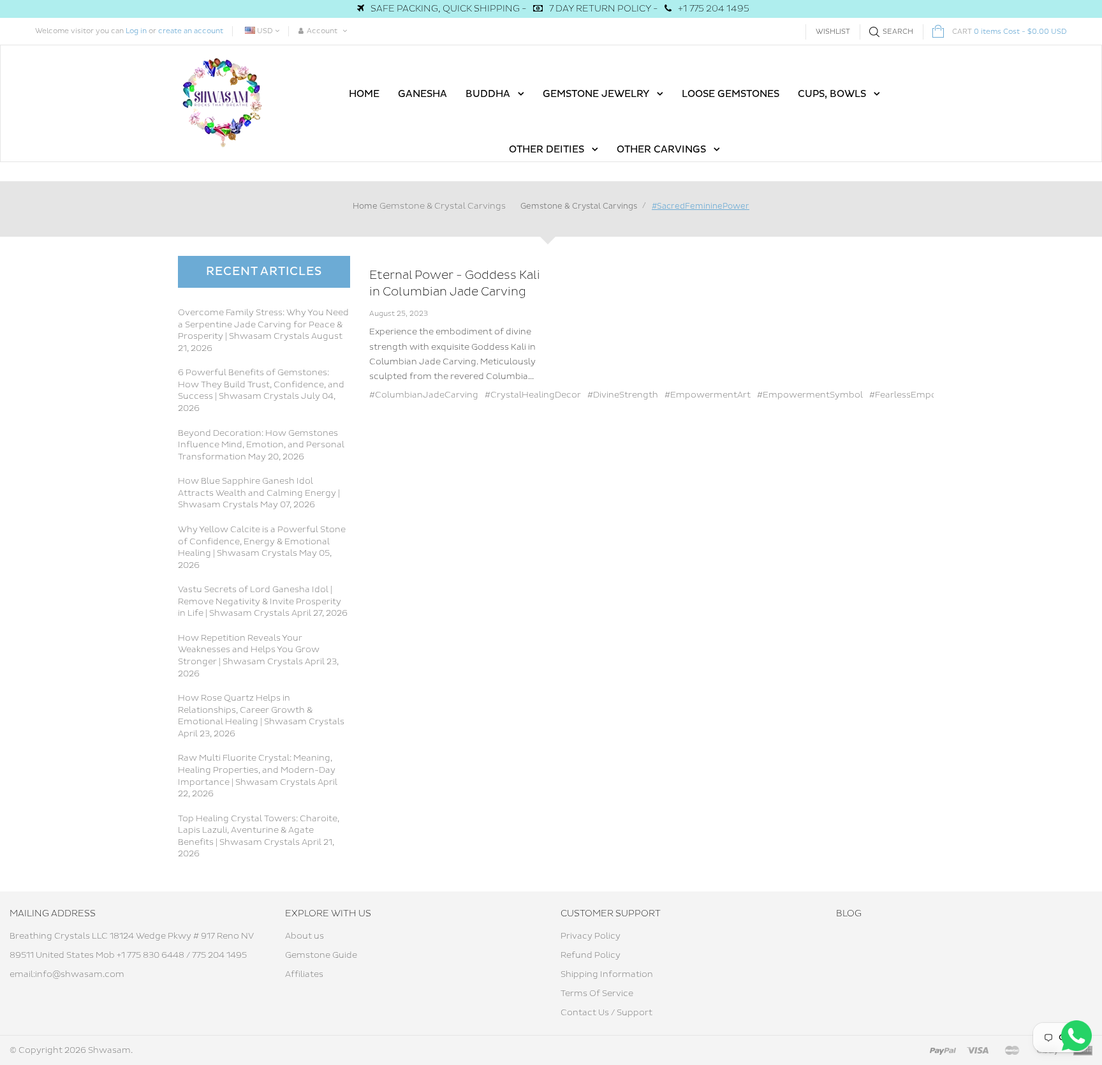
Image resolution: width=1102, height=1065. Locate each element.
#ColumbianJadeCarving (423, 395)
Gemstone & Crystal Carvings (442, 206)
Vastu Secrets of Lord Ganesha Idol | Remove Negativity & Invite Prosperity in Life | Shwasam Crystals (259, 601)
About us (304, 936)
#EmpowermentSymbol (810, 395)
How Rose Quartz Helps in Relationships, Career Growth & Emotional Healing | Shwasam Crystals (261, 710)
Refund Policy (591, 955)
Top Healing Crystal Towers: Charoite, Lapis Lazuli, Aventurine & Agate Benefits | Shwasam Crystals (258, 830)
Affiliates (304, 974)
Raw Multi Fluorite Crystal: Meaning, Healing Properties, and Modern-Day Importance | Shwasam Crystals (256, 770)
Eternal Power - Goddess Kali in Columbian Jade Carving (454, 283)
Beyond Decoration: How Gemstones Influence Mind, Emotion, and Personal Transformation (261, 445)
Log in (136, 31)
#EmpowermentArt (708, 395)
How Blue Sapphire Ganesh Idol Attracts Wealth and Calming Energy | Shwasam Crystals (259, 493)
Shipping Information (607, 974)
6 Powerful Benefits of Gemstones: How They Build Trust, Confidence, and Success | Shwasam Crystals (261, 384)
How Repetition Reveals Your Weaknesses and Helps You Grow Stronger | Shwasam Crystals (249, 650)
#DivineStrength (622, 395)
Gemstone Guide (321, 955)
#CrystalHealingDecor (533, 395)
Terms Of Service (597, 993)
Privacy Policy (591, 936)
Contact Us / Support (606, 1013)
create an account (190, 31)
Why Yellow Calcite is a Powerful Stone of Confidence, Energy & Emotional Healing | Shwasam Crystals (262, 541)
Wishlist (833, 31)
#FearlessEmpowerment (923, 395)
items (1009, 31)
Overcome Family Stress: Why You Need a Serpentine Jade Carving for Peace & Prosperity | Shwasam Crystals (263, 324)
